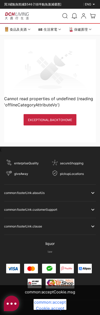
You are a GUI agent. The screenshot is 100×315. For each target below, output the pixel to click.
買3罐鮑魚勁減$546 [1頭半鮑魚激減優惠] (32, 2)
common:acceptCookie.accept (50, 305)
